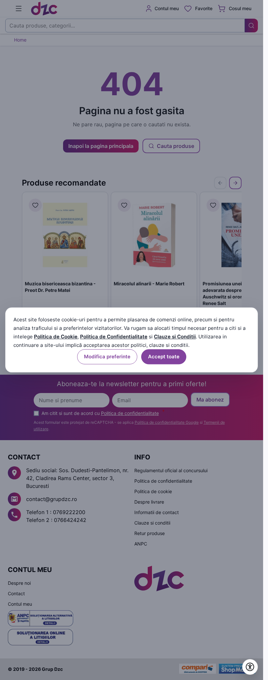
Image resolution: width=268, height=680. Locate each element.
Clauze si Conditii (175, 336)
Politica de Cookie (55, 336)
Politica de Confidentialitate (113, 336)
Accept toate (163, 357)
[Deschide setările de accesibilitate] (250, 667)
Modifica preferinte (107, 357)
